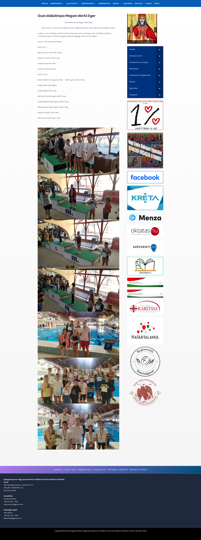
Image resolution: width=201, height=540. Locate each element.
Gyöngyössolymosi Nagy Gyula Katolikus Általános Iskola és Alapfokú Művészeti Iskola (101, 531)
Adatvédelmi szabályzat (138, 470)
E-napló (148, 3)
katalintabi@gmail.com (13, 518)
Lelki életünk (71, 3)
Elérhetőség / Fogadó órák (118, 470)
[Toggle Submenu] (159, 49)
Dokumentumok (87, 3)
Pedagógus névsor (85, 470)
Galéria (116, 3)
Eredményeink (104, 3)
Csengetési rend (100, 470)
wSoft (144, 531)
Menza (156, 3)
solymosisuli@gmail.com (13, 504)
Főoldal (45, 3)
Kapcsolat (139, 3)
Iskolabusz (127, 3)
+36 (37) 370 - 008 (11, 502)
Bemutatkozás (56, 3)
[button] (63, 3)
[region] (142, 29)
